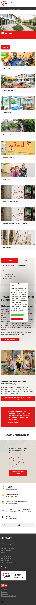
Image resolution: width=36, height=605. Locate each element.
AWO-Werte (4, 327)
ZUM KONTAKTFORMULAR (10, 339)
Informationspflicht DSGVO (8, 596)
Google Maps (20, 461)
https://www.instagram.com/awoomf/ (2, 585)
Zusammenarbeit (18, 325)
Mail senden (8, 278)
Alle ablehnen (17, 319)
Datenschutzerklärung (21, 304)
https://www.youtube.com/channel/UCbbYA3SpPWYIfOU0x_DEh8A (5, 585)
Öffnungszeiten (7, 271)
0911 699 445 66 (9, 556)
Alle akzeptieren (17, 315)
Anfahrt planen (8, 562)
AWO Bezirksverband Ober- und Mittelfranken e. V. (18, 398)
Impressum (4, 592)
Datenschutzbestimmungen (16, 459)
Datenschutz (4, 594)
